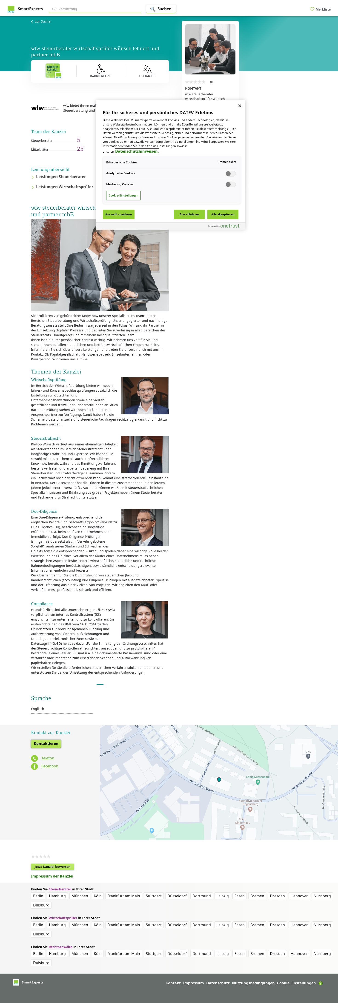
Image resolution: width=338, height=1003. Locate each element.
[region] (170, 164)
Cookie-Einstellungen (123, 195)
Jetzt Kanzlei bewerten (54, 867)
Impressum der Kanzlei (52, 876)
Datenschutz (218, 983)
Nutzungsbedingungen (253, 983)
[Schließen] (240, 106)
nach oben (326, 969)
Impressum (193, 983)
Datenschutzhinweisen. (137, 151)
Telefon (47, 758)
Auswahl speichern (118, 214)
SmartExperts (30, 8)
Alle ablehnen (189, 214)
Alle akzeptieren (223, 214)
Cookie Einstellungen (296, 983)
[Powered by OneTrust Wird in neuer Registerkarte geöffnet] (225, 227)
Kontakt (173, 983)
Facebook (49, 766)
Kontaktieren (46, 743)
